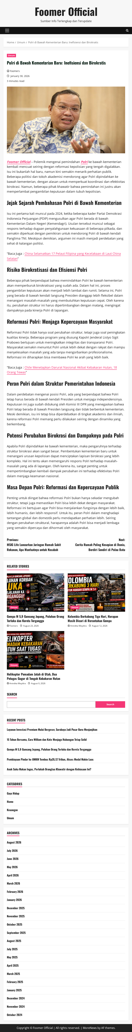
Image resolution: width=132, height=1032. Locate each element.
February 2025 (15, 982)
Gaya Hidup (13, 793)
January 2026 (14, 900)
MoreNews (90, 1028)
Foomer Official (66, 11)
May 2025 (12, 957)
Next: (100, 544)
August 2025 (14, 941)
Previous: (34, 544)
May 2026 (12, 867)
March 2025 (13, 974)
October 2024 (14, 1015)
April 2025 (13, 965)
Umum (11, 55)
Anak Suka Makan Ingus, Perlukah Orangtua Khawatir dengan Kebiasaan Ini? (49, 769)
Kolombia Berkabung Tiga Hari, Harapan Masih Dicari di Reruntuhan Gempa (93, 618)
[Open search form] (127, 30)
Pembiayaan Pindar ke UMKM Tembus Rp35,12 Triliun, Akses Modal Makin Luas (50, 759)
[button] (7, 30)
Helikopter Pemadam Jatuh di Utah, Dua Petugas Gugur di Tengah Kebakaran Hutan (33, 676)
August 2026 (14, 842)
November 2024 (16, 1006)
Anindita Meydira (78, 625)
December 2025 (16, 908)
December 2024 (16, 998)
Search (12, 694)
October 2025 (14, 924)
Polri (84, 162)
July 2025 (12, 949)
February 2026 (15, 892)
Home (10, 802)
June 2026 (13, 859)
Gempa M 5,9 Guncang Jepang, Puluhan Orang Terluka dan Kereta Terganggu (35, 618)
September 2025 (16, 933)
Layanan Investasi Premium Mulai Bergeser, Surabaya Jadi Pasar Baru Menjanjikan (52, 729)
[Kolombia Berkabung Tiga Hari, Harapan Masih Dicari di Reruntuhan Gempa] (96, 592)
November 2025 (16, 916)
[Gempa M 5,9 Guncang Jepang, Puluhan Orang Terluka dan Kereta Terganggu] (35, 592)
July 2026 (12, 851)
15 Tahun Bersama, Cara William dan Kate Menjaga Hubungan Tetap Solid (47, 739)
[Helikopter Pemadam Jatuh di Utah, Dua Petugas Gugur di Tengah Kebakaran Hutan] (35, 650)
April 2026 (13, 875)
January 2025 (14, 990)
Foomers (15, 71)
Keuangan (12, 810)
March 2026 (13, 883)
